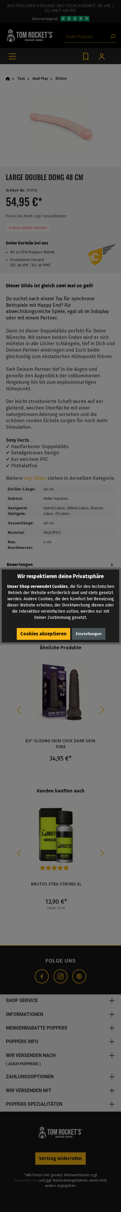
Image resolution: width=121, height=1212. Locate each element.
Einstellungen (89, 634)
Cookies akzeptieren (43, 634)
